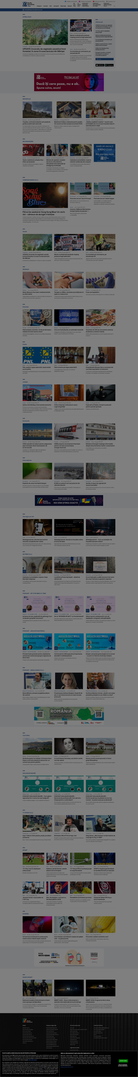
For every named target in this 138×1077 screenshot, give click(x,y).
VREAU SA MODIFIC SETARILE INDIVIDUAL (123, 1065)
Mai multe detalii (33, 1059)
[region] (69, 1064)
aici (43, 1068)
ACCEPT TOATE (123, 1060)
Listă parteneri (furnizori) (67, 1067)
